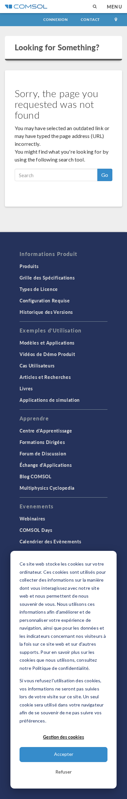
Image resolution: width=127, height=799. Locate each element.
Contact (90, 19)
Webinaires (32, 518)
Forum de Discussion (43, 453)
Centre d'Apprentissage (46, 430)
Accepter (63, 754)
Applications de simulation (50, 400)
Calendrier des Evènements (50, 541)
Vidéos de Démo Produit (47, 354)
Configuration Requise (45, 300)
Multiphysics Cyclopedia (47, 487)
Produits (29, 266)
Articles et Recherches (45, 377)
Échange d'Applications (46, 465)
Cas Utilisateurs (37, 365)
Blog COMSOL (35, 476)
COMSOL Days (36, 530)
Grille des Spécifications (47, 277)
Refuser (63, 771)
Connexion (55, 19)
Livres (26, 388)
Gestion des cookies (63, 737)
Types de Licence (39, 289)
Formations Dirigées (42, 442)
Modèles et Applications (47, 342)
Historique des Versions (46, 312)
